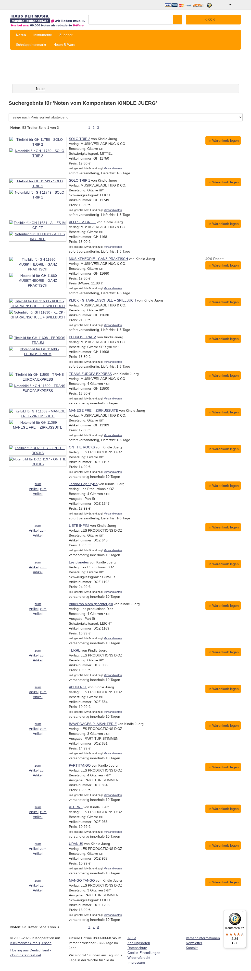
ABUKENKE (78, 687)
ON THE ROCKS (82, 447)
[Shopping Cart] (236, 5)
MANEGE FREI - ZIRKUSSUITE (93, 410)
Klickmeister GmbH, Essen (30, 943)
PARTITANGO (80, 765)
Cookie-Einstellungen (143, 953)
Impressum (136, 962)
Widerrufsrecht (138, 957)
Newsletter (194, 943)
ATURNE (76, 807)
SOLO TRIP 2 (79, 139)
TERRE (74, 650)
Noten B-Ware (64, 45)
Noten (21, 35)
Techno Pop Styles (83, 484)
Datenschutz (137, 948)
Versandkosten (113, 168)
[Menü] (243, 913)
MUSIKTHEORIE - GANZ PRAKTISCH (98, 259)
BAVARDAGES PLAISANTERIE (93, 724)
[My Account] (226, 5)
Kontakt (192, 948)
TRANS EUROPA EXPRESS (90, 374)
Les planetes (79, 562)
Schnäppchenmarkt (31, 45)
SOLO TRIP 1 (79, 180)
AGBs (131, 938)
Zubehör (66, 35)
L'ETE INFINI (79, 525)
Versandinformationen (203, 938)
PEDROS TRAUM (82, 337)
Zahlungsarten (138, 943)
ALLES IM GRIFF (82, 222)
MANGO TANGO (82, 880)
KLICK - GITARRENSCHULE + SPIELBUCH (102, 300)
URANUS (76, 844)
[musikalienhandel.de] (47, 19)
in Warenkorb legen (224, 140)
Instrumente (42, 35)
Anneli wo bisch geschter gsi (91, 604)
